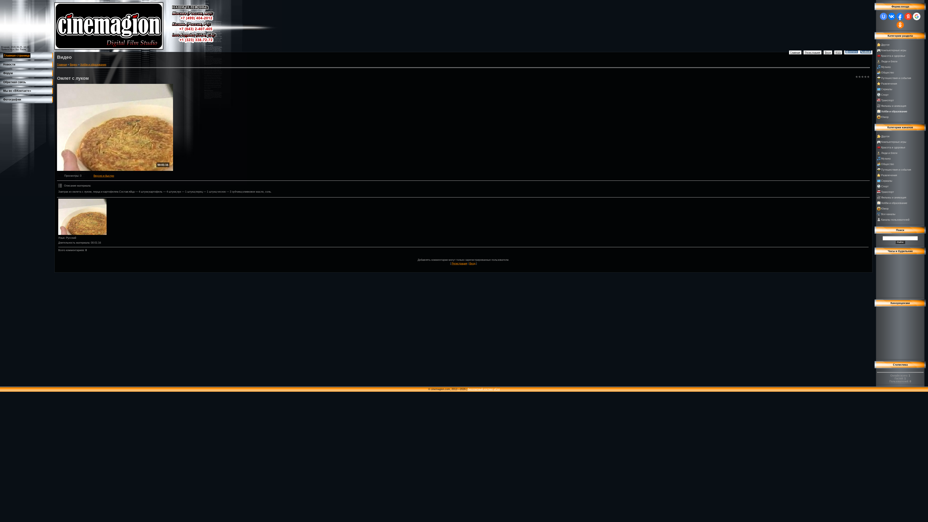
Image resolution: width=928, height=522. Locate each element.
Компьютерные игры (893, 50)
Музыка (886, 66)
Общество (887, 72)
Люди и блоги (889, 61)
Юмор (885, 117)
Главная (795, 52)
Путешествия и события (896, 78)
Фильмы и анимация (893, 105)
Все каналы (888, 214)
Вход (828, 52)
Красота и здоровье (893, 55)
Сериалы (886, 89)
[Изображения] (82, 217)
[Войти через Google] (917, 16)
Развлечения (889, 83)
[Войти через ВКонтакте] (891, 16)
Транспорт (887, 100)
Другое (885, 44)
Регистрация (812, 52)
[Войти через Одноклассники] (900, 25)
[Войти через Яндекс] (908, 16)
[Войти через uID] (883, 16)
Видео (73, 64)
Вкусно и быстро (104, 175)
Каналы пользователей (895, 219)
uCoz (497, 389)
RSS (838, 52)
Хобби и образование (93, 64)
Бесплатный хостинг (480, 389)
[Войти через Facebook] (900, 16)
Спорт (885, 94)
